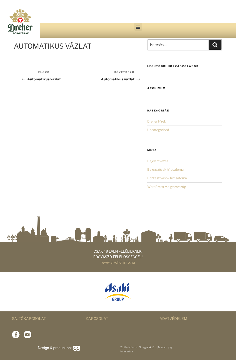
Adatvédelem (173, 318)
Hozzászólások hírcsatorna (167, 178)
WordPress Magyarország (166, 187)
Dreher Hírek (156, 121)
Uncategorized (158, 130)
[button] (138, 27)
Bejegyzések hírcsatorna (165, 169)
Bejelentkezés (157, 161)
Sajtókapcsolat (29, 318)
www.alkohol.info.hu (118, 262)
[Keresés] (215, 45)
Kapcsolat (97, 318)
